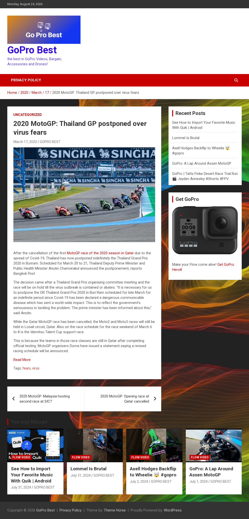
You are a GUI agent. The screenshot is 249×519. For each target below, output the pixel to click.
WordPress (173, 510)
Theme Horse (115, 510)
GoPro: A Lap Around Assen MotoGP (201, 163)
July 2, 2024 (139, 481)
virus (35, 368)
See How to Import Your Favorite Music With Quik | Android (32, 474)
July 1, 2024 (198, 481)
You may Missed (29, 422)
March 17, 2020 (25, 142)
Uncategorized (27, 115)
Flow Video (21, 457)
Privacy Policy (26, 80)
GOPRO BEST (50, 142)
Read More (22, 360)
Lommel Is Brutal (185, 138)
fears (26, 368)
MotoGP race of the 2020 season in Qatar (100, 253)
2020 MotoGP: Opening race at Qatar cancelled (124, 399)
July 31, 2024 (21, 487)
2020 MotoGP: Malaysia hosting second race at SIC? (44, 399)
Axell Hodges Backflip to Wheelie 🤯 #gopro (153, 472)
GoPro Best (32, 50)
